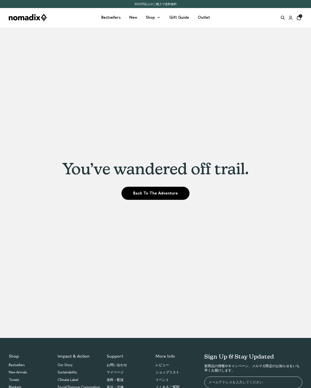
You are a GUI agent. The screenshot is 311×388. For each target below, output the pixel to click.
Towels (14, 380)
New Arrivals (18, 372)
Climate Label (68, 380)
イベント (162, 380)
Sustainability (67, 372)
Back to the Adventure (155, 193)
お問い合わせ (117, 365)
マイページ (115, 372)
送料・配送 (115, 380)
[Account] (291, 18)
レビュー (162, 365)
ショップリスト (167, 372)
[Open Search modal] (283, 18)
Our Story (65, 365)
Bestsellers (17, 365)
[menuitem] (110, 17)
